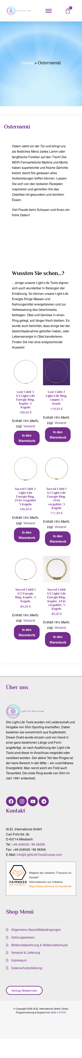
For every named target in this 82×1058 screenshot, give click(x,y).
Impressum (19, 960)
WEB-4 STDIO (58, 1012)
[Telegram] (44, 801)
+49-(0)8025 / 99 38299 (28, 844)
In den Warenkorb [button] (27, 438)
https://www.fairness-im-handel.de (50, 886)
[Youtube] (33, 801)
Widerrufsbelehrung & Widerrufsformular (39, 945)
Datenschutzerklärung (26, 968)
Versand (29, 426)
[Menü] (48, 11)
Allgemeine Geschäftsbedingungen (36, 929)
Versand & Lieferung (25, 952)
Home (27, 62)
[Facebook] (11, 801)
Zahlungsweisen (23, 937)
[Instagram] (22, 801)
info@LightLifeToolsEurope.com (39, 854)
